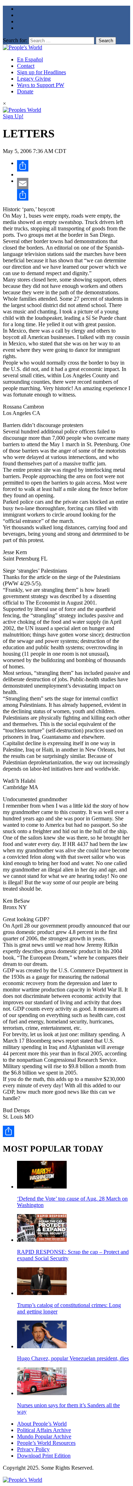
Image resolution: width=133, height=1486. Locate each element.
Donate (25, 91)
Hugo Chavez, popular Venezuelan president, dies (73, 1358)
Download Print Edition (44, 1456)
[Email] (73, 183)
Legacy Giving (34, 79)
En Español (30, 59)
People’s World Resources (46, 1443)
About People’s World (42, 1424)
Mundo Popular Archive (44, 1436)
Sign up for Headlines (41, 72)
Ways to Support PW (40, 85)
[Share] (73, 165)
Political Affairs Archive (44, 1430)
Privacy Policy (33, 1449)
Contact (25, 66)
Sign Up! (13, 116)
